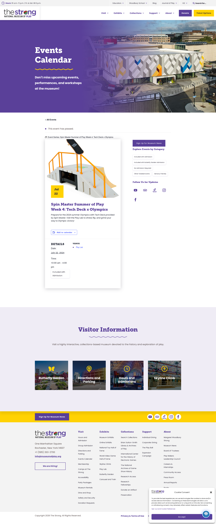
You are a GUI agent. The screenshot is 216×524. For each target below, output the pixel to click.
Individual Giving (149, 437)
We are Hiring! (50, 466)
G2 (183, 3)
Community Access (172, 472)
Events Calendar (85, 459)
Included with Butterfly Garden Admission (149, 162)
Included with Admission (58, 274)
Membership (83, 464)
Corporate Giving (149, 442)
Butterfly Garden (107, 474)
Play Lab (79, 247)
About (168, 13)
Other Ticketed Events (142, 174)
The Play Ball (147, 447)
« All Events (50, 119)
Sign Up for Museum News (149, 143)
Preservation (126, 495)
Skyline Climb (105, 464)
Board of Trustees (171, 450)
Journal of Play (168, 3)
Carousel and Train (108, 479)
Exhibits (118, 13)
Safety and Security (86, 498)
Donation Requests (86, 503)
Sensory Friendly (160, 174)
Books (166, 487)
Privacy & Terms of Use (132, 516)
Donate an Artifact (129, 490)
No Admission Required (142, 168)
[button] (211, 492)
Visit (103, 13)
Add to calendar (64, 232)
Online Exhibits (106, 442)
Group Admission (85, 445)
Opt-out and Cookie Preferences (163, 509)
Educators (117, 3)
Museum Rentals (85, 487)
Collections (136, 13)
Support (153, 13)
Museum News (170, 445)
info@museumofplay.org (48, 456)
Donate (185, 13)
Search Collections (129, 437)
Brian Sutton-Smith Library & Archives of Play (129, 445)
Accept (182, 517)
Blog (154, 3)
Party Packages (84, 482)
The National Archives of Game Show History (128, 468)
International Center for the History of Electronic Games (129, 457)
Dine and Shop (84, 492)
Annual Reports (170, 482)
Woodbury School (137, 3)
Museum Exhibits (107, 437)
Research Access (128, 476)
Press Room (169, 477)
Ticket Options (203, 13)
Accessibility (83, 477)
